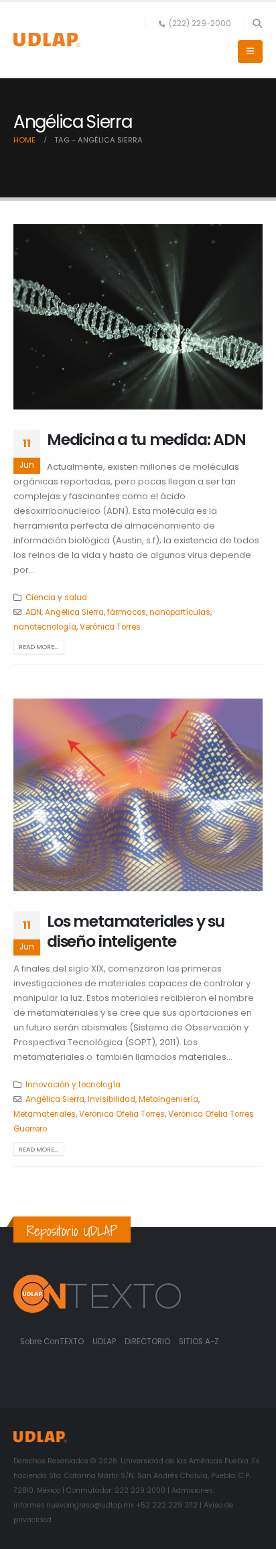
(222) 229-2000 (200, 23)
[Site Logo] (46, 40)
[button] (257, 23)
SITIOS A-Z (199, 1341)
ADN (33, 612)
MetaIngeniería (168, 1099)
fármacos (126, 612)
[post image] (138, 316)
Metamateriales (44, 1114)
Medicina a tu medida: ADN (146, 439)
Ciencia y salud (56, 597)
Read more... (38, 646)
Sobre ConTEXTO (52, 1341)
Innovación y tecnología (73, 1084)
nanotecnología (44, 627)
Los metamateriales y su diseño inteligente (135, 931)
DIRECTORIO (148, 1341)
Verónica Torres (110, 627)
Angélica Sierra (74, 612)
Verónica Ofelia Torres (122, 1114)
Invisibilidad (111, 1099)
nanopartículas (179, 612)
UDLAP (105, 1341)
